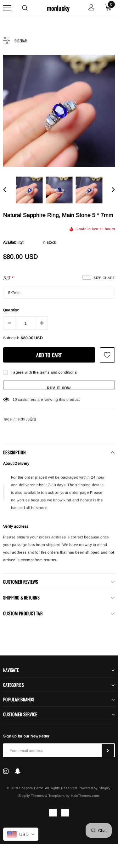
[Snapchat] (18, 771)
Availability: (13, 242)
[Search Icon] (25, 8)
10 (15, 399)
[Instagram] (5, 771)
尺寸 (8, 278)
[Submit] (108, 750)
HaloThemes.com (85, 795)
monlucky (58, 8)
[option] (59, 111)
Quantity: (11, 310)
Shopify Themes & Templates (41, 795)
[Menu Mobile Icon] (7, 8)
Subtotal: (11, 338)
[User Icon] (91, 8)
